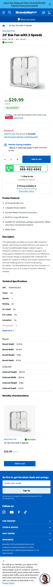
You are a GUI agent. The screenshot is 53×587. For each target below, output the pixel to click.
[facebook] (19, 512)
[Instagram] (3, 512)
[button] (44, 578)
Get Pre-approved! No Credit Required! (21, 137)
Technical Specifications (14, 281)
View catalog (4, 12)
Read (7, 330)
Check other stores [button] (26, 191)
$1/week (32, 133)
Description (8, 236)
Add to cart (37, 159)
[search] (9, 12)
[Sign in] (43, 12)
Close (50, 4)
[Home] (3, 25)
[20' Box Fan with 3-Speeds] (19, 421)
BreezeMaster (8, 31)
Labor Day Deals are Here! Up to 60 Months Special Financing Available (24, 4)
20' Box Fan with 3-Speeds (16, 442)
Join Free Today (25, 147)
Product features (10, 198)
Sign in (12, 147)
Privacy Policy (8, 583)
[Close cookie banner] (3, 561)
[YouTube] (12, 512)
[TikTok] (25, 512)
